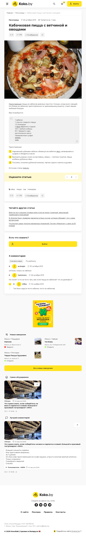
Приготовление (15, 104)
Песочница (14, 20)
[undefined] (44, 69)
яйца (18, 127)
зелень (17, 138)
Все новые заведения (43, 368)
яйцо (58, 151)
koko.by (26, 168)
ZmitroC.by (75, 531)
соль (17, 140)
